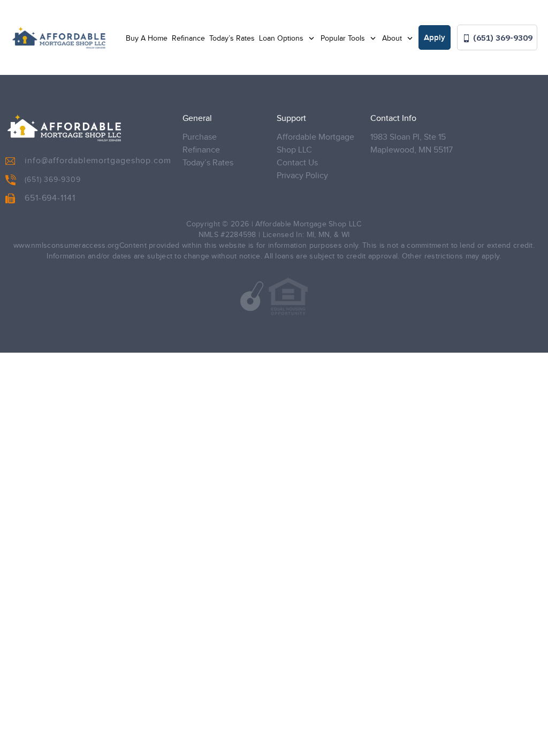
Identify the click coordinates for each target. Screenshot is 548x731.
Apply (434, 38)
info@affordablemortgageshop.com (98, 161)
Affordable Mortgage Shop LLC (315, 143)
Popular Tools (344, 38)
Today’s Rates (232, 38)
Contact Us (297, 163)
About (393, 38)
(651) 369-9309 (501, 38)
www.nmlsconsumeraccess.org (66, 245)
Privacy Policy (302, 176)
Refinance (188, 38)
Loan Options (282, 38)
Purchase (199, 137)
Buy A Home (147, 38)
